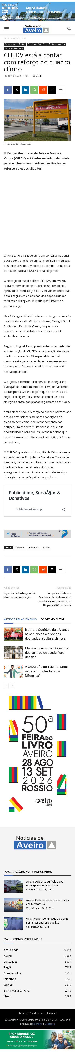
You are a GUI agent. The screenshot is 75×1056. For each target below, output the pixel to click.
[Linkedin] (25, 90)
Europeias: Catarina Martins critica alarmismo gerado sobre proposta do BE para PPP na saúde (54, 599)
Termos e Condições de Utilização (37, 1013)
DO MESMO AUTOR (53, 619)
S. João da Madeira (57, 44)
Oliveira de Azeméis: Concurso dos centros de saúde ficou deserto (47, 652)
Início (7, 38)
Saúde (46, 547)
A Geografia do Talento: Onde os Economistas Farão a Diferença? (46, 671)
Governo (20, 547)
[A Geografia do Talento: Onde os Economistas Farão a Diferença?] (13, 671)
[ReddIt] (43, 90)
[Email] (52, 90)
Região (21, 44)
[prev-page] (6, 685)
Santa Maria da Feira (14, 48)
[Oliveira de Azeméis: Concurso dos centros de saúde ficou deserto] (13, 652)
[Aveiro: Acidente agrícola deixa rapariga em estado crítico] (13, 886)
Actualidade (19, 38)
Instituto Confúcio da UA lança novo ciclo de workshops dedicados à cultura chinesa (47, 634)
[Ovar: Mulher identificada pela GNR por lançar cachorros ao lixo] (13, 923)
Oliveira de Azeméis (36, 44)
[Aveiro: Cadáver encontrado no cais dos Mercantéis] (13, 905)
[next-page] (12, 685)
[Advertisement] (37, 213)
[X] (16, 90)
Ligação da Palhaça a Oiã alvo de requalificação (20, 595)
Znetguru (50, 1023)
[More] (61, 90)
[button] (69, 29)
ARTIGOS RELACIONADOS (20, 619)
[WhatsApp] (34, 90)
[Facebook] (8, 90)
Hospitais (34, 547)
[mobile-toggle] (6, 29)
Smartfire (37, 1023)
